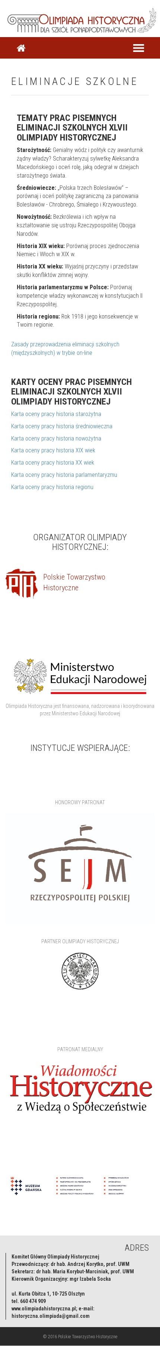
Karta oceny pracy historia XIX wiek (53, 450)
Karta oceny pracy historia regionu (52, 487)
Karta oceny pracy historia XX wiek (52, 462)
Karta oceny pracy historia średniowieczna (61, 426)
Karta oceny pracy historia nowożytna (56, 438)
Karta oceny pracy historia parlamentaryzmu (64, 474)
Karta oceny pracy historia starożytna (56, 414)
